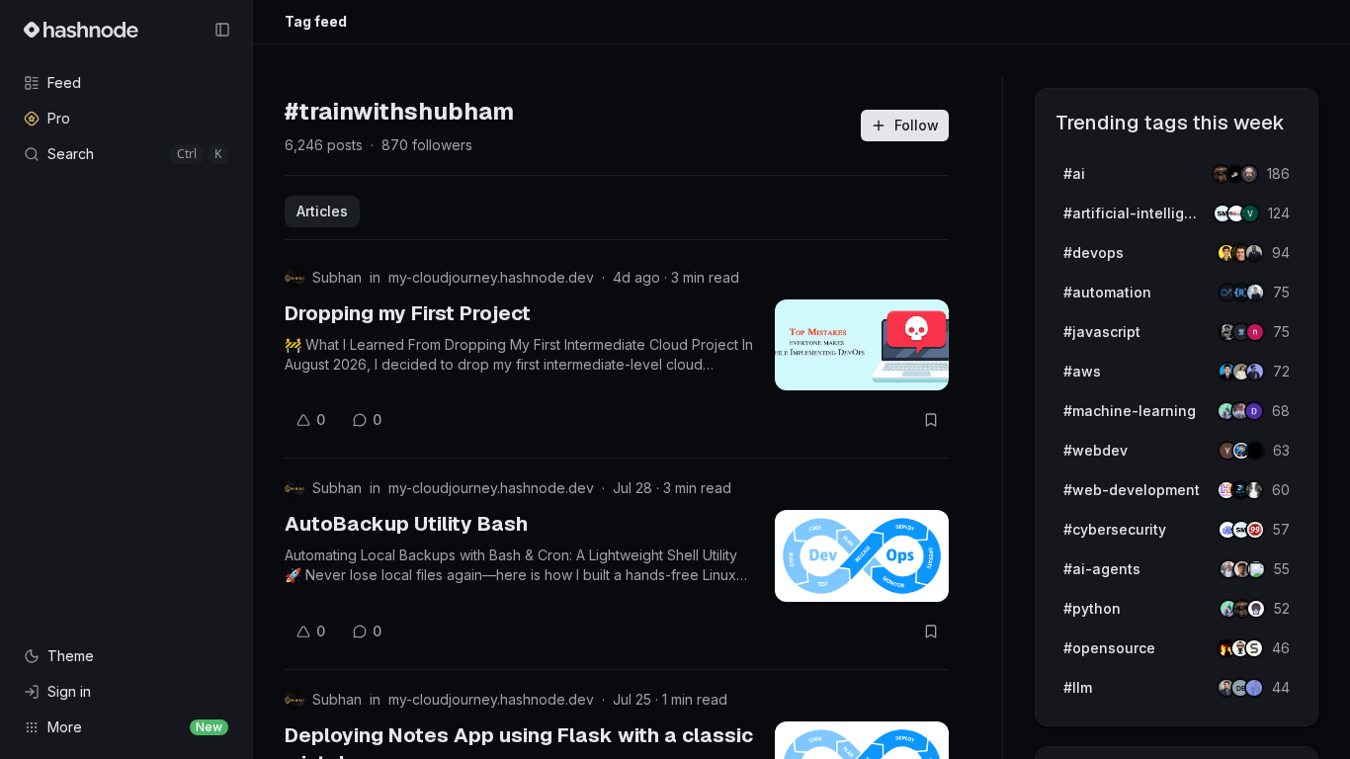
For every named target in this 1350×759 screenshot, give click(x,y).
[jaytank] (1256, 609)
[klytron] (1254, 253)
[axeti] (1255, 292)
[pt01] (1254, 411)
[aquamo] (1254, 490)
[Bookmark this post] (931, 420)
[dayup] (1250, 213)
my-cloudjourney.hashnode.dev (491, 277)
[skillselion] (1254, 648)
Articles (322, 211)
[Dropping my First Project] (862, 344)
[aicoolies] (1249, 174)
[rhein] (1255, 451)
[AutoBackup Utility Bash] (862, 555)
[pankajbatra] (1254, 688)
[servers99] (1255, 530)
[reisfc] (1256, 569)
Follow (916, 125)
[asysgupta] (1255, 371)
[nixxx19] (1255, 332)
